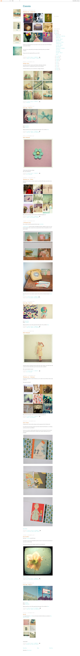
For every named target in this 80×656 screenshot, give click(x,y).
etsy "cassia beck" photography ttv (33, 579)
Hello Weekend (29, 174)
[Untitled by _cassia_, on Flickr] (38, 99)
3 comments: (35, 578)
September (58, 59)
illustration (28, 531)
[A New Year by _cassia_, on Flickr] (38, 42)
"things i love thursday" (31, 58)
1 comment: (35, 296)
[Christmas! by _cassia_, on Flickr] (38, 413)
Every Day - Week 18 (27, 303)
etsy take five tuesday (33, 644)
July (57, 62)
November (58, 56)
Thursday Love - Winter (28, 179)
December (58, 34)
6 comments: (35, 101)
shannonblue (27, 125)
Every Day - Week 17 (27, 584)
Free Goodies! (26, 536)
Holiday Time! (26, 63)
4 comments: (35, 216)
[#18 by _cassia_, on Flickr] (38, 318)
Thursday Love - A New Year (29, 11)
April (57, 66)
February (57, 69)
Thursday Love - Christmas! (29, 377)
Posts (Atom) (29, 650)
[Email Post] (39, 57)
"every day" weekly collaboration (33, 132)
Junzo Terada (26, 422)
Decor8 (27, 644)
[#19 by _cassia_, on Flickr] (38, 123)
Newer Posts (25, 648)
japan (33, 531)
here (48, 129)
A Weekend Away (27, 222)
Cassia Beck (41, 224)
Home (38, 648)
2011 (56, 30)
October (57, 57)
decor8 (24, 614)
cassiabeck (27, 127)
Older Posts (51, 648)
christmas (28, 102)
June (57, 63)
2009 (56, 33)
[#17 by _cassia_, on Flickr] (38, 600)
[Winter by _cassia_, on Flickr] (38, 213)
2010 (56, 31)
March (57, 68)
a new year (38, 58)
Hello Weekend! (26, 137)
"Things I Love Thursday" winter (32, 217)
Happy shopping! (26, 576)
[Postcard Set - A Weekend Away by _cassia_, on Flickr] (38, 260)
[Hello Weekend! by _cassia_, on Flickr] (38, 167)
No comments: (36, 530)
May (57, 65)
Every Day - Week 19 (27, 107)
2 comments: (35, 57)
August (57, 60)
